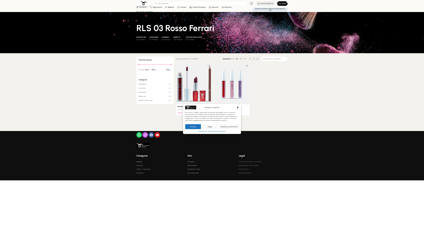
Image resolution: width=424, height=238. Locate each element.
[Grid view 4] (257, 58)
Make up (142, 96)
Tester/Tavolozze (145, 100)
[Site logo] (143, 3)
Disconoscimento (245, 173)
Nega (210, 127)
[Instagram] (145, 135)
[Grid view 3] (254, 58)
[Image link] (143, 145)
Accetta (193, 127)
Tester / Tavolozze (143, 169)
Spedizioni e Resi (193, 169)
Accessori (142, 84)
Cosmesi (142, 88)
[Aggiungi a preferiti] (209, 65)
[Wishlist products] (251, 3)
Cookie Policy (202, 131)
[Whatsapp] (139, 135)
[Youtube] (157, 135)
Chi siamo (191, 162)
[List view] (250, 58)
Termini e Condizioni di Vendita (250, 162)
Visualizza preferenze (229, 127)
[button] (238, 107)
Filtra (168, 70)
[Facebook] (151, 135)
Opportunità (191, 165)
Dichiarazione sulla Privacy (217, 131)
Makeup (139, 162)
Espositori (143, 92)
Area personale (193, 173)
